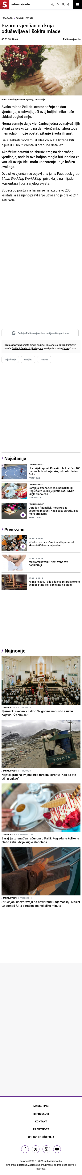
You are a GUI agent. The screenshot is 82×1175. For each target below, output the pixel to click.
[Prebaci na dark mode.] (52, 4)
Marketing (41, 1106)
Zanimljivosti (24, 18)
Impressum (41, 1113)
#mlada (44, 359)
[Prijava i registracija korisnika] (63, 4)
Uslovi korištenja (41, 1137)
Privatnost (41, 1129)
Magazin (8, 18)
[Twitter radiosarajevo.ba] (35, 1149)
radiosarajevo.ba (53, 1160)
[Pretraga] (58, 4)
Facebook (25, 348)
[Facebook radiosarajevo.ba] (25, 1149)
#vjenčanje (10, 359)
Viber (66, 348)
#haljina (28, 359)
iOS (62, 344)
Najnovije (15, 650)
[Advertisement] (41, 408)
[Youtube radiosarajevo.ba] (57, 1149)
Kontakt (41, 1121)
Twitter (15, 348)
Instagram (37, 348)
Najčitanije (15, 458)
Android (54, 344)
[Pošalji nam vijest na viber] (46, 1149)
